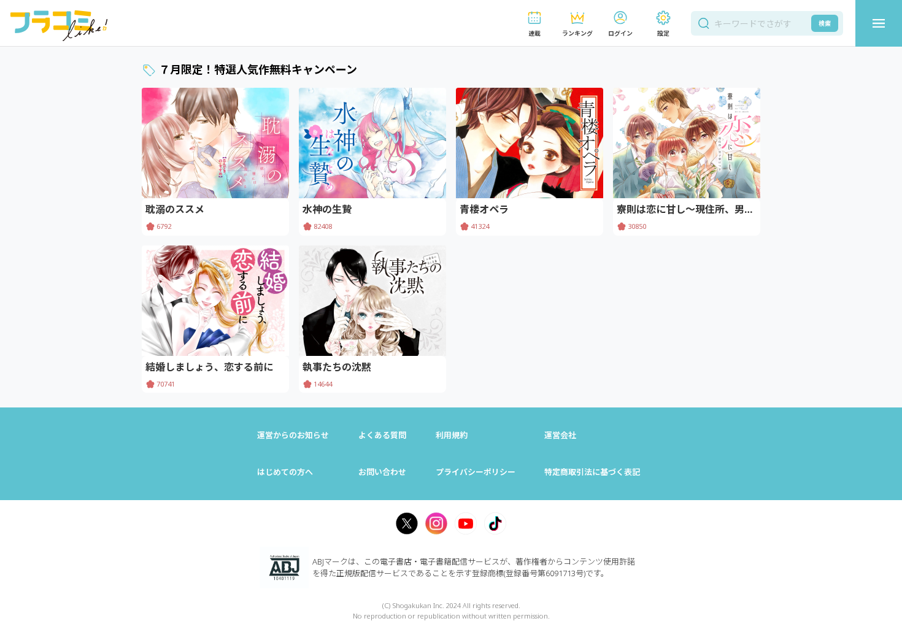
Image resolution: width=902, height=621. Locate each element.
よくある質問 (382, 435)
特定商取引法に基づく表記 (592, 471)
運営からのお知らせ (293, 435)
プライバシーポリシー (475, 471)
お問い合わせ (382, 471)
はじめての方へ (285, 471)
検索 (825, 23)
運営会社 (560, 435)
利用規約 (452, 435)
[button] (534, 23)
